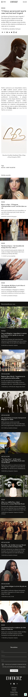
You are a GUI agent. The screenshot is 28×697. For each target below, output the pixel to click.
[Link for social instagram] (14, 684)
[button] (25, 137)
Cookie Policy (14, 694)
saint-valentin (10, 167)
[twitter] (11, 32)
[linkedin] (9, 32)
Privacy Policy (22, 666)
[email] (2, 32)
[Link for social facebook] (11, 684)
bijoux (3, 167)
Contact (14, 690)
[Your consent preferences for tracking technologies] (25, 694)
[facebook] (5, 32)
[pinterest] (7, 32)
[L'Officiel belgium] (14, 2)
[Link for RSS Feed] (17, 684)
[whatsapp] (14, 32)
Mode (3, 8)
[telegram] (16, 32)
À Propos (14, 687)
